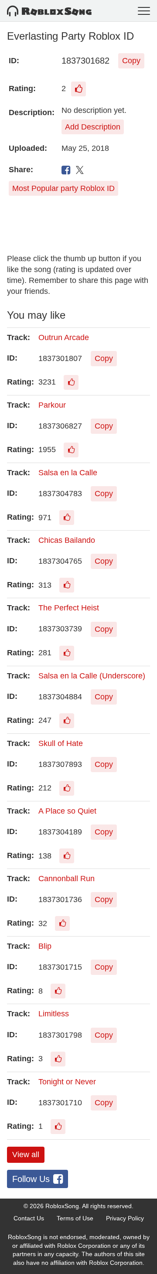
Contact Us (29, 1218)
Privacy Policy (125, 1218)
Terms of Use (75, 1218)
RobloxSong (62, 1205)
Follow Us (31, 1179)
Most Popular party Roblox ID (63, 188)
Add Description (92, 127)
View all (25, 1154)
